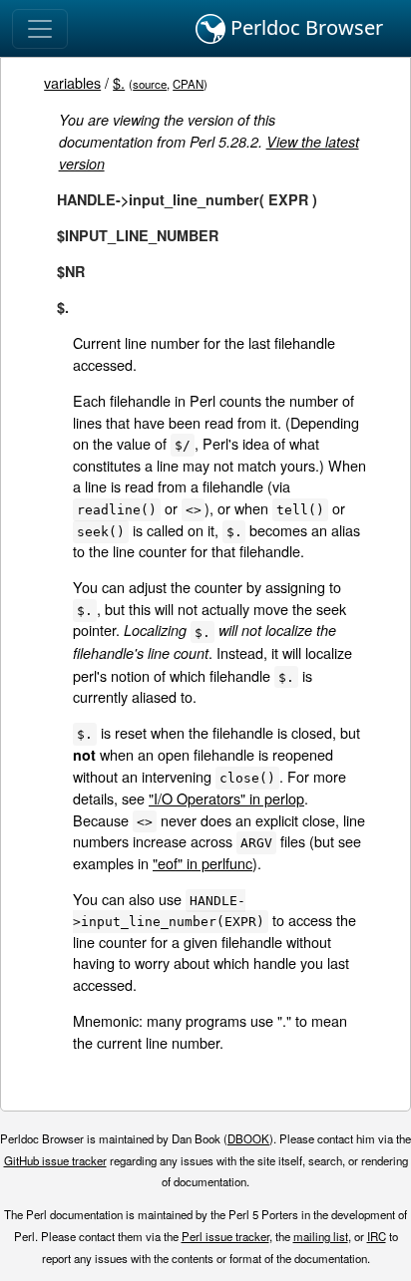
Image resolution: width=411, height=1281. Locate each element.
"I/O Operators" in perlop (226, 798)
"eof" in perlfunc (202, 862)
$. (119, 82)
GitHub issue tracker (55, 1160)
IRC (376, 1236)
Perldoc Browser (304, 27)
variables (72, 82)
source (150, 84)
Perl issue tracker (225, 1236)
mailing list (320, 1236)
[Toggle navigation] (40, 29)
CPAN (188, 84)
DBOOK (248, 1138)
